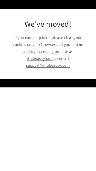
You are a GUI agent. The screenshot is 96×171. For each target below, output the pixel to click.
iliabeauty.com (40, 58)
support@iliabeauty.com (48, 65)
